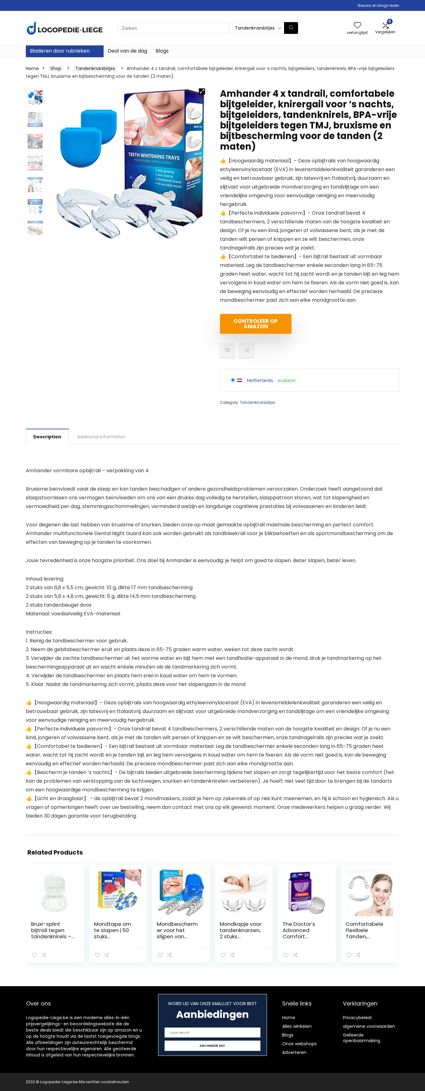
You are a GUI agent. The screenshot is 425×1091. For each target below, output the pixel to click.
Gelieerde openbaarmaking (361, 1038)
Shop (55, 68)
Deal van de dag (127, 50)
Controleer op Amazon (256, 323)
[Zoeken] (291, 28)
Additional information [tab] (101, 437)
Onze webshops (299, 1044)
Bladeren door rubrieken (60, 50)
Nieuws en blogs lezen (378, 5)
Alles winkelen (297, 1026)
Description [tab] (47, 437)
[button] (202, 91)
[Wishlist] (357, 26)
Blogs (162, 50)
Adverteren (294, 1052)
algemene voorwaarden (369, 1026)
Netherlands (260, 380)
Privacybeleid (357, 1017)
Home (32, 68)
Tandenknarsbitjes (95, 68)
